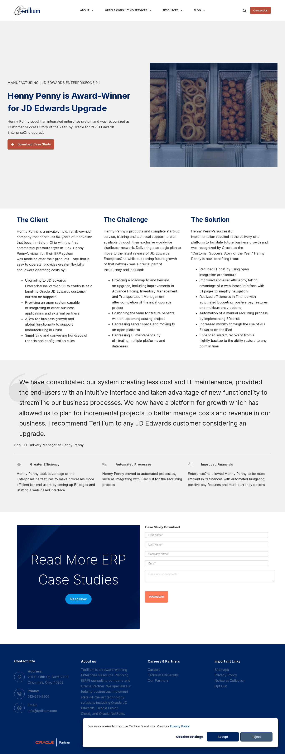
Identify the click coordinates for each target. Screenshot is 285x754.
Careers (154, 670)
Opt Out (220, 686)
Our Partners (158, 680)
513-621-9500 (38, 696)
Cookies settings (189, 737)
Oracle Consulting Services (126, 10)
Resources (170, 10)
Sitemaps (221, 670)
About (85, 10)
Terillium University (163, 675)
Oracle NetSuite (111, 714)
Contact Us (260, 10)
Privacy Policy (180, 726)
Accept (223, 737)
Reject (256, 737)
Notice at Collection (229, 680)
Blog (197, 10)
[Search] (244, 10)
